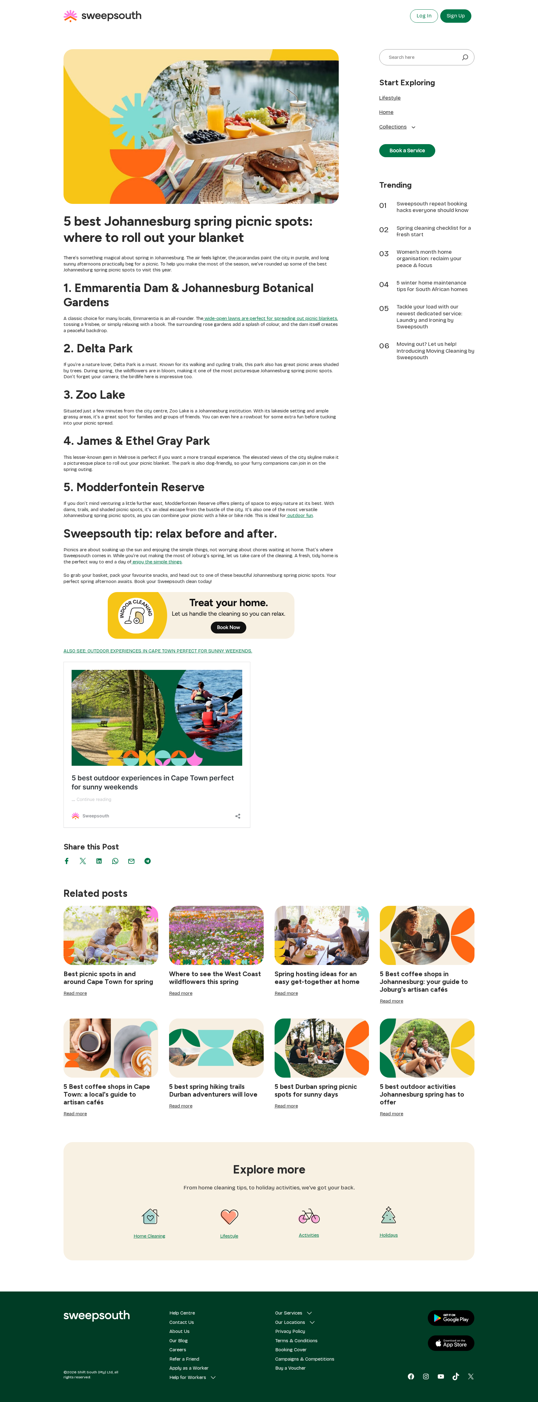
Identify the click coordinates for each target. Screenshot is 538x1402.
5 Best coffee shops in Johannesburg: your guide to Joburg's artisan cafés (424, 981)
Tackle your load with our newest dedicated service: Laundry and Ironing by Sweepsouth (429, 316)
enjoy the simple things (156, 562)
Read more (75, 993)
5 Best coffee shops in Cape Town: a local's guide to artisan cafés (107, 1094)
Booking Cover (291, 1350)
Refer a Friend (184, 1359)
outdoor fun (299, 515)
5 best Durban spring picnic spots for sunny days (316, 1090)
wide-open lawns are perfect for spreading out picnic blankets (270, 318)
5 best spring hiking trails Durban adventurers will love (213, 1090)
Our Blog (178, 1340)
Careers (177, 1350)
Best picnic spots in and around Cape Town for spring (108, 978)
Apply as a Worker (189, 1368)
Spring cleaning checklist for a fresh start (434, 231)
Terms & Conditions (296, 1340)
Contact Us (181, 1322)
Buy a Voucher (290, 1368)
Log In (424, 16)
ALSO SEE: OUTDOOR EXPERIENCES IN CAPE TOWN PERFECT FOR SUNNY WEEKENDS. (158, 651)
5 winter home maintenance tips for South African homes (432, 286)
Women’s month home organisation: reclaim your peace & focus (429, 259)
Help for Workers (187, 1377)
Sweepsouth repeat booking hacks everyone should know (433, 207)
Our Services (288, 1313)
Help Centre (182, 1313)
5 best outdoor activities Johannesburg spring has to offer (422, 1094)
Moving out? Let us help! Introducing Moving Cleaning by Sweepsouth (435, 351)
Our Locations (290, 1322)
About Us (179, 1331)
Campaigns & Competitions (304, 1359)
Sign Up (456, 16)
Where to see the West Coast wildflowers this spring (215, 978)
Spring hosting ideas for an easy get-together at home (317, 978)
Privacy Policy (290, 1331)
